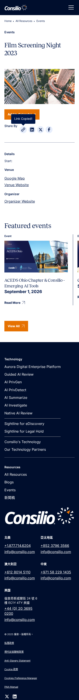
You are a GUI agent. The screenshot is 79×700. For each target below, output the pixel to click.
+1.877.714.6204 (17, 546)
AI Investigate (15, 405)
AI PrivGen (13, 382)
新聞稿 (9, 498)
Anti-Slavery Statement (17, 660)
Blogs (9, 482)
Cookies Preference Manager (20, 678)
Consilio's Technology (22, 442)
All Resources (24, 21)
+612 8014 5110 (17, 572)
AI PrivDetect (15, 390)
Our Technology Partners (25, 449)
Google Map (14, 178)
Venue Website (16, 185)
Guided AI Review (19, 374)
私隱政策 (9, 643)
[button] (70, 7)
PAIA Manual (11, 686)
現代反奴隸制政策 (14, 651)
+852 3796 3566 (55, 546)
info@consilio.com (19, 552)
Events (40, 21)
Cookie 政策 (11, 669)
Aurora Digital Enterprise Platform (32, 367)
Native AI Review (18, 413)
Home (8, 21)
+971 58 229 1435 (56, 572)
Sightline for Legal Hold (24, 431)
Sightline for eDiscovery (24, 424)
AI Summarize (15, 398)
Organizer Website (19, 201)
